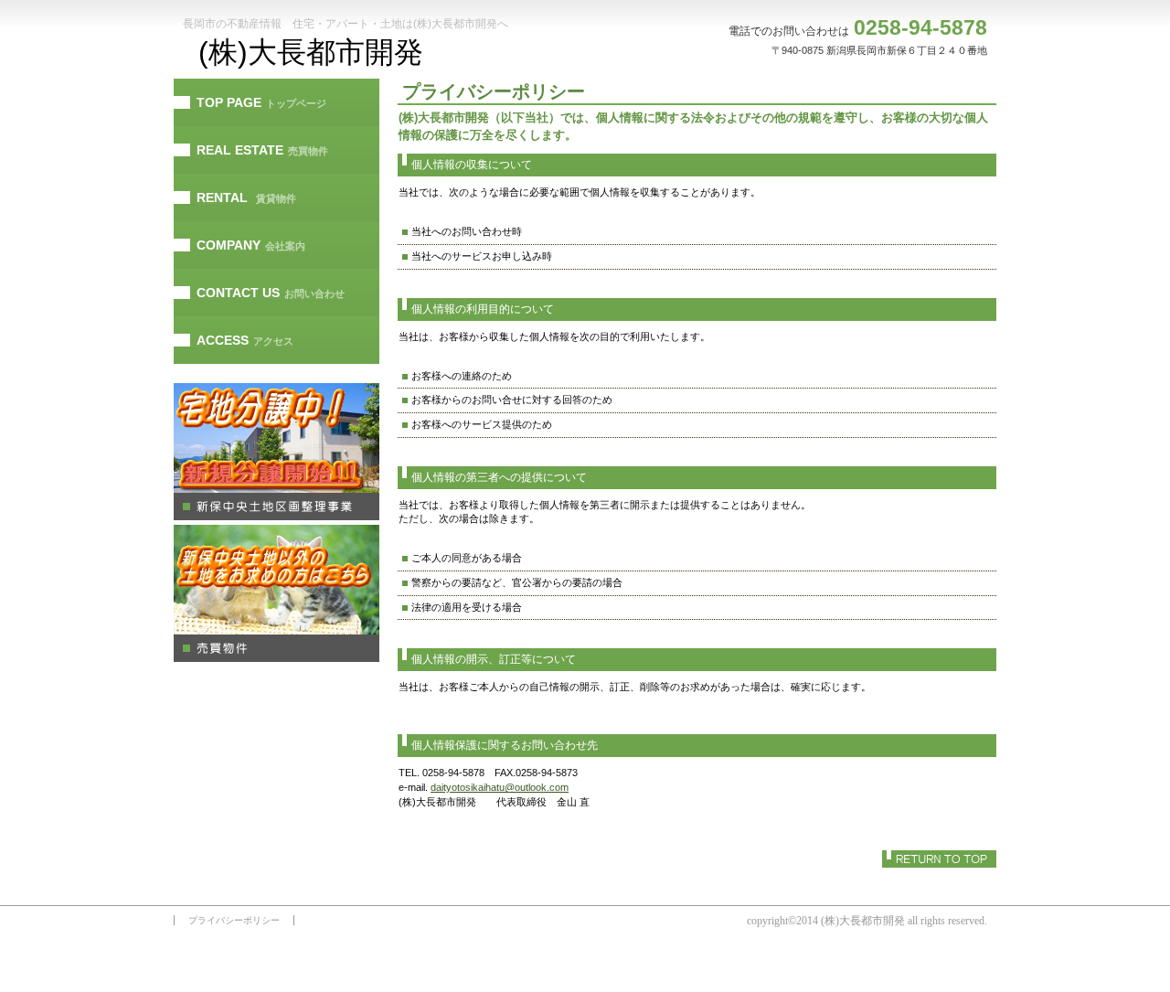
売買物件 (276, 593)
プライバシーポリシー (234, 920)
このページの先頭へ (939, 859)
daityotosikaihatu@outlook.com (500, 787)
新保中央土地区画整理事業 (276, 451)
